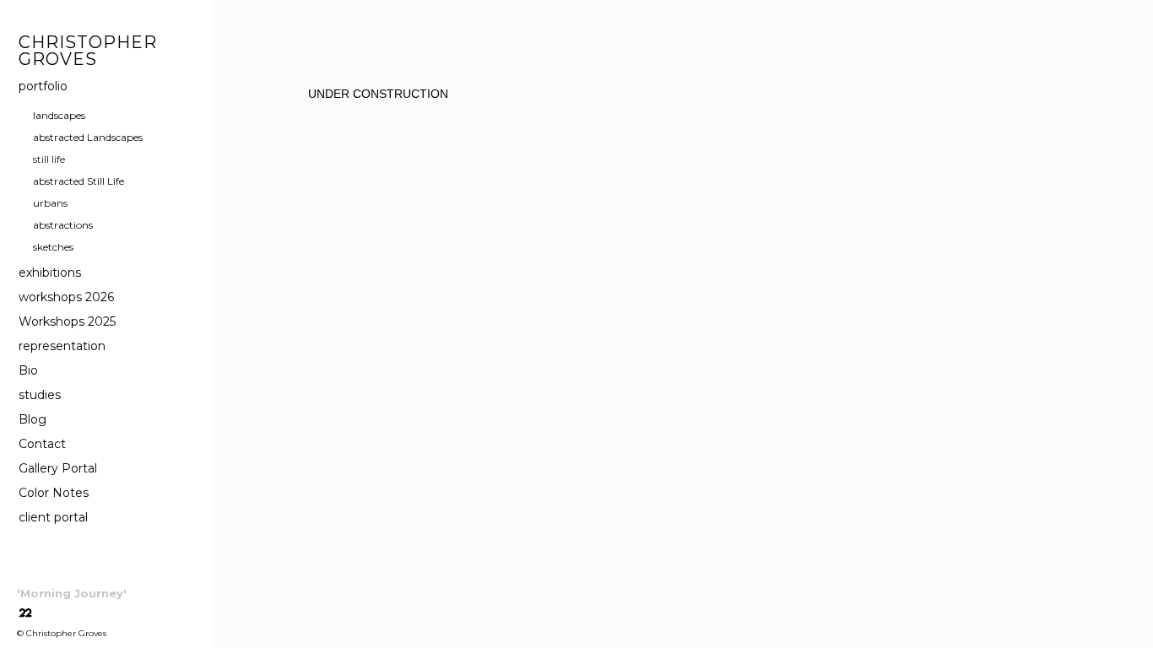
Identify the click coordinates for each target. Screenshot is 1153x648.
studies (40, 394)
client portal (53, 517)
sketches (53, 246)
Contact (42, 443)
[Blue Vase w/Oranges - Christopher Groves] (453, 208)
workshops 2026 (66, 297)
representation (62, 346)
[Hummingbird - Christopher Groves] (303, 208)
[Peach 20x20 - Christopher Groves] (588, 208)
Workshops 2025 (67, 321)
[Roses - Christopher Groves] (409, 343)
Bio (28, 370)
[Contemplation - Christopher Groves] (851, 208)
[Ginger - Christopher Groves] (1002, 208)
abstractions (63, 225)
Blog (32, 419)
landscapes (59, 115)
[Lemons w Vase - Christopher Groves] (723, 208)
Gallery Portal (58, 468)
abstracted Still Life (78, 181)
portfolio (43, 86)
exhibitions (50, 272)
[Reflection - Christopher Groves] (287, 343)
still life (49, 159)
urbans (50, 203)
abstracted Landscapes (88, 137)
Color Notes (54, 492)
